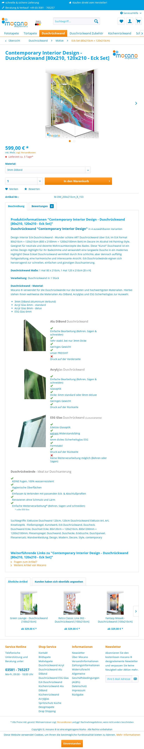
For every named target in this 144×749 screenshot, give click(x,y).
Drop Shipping (47, 711)
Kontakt (43, 652)
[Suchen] (96, 21)
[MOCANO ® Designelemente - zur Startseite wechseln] (22, 23)
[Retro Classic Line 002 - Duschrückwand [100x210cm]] (72, 602)
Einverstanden (72, 743)
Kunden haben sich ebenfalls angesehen (59, 581)
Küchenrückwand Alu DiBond (51, 688)
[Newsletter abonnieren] (135, 678)
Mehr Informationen (128, 734)
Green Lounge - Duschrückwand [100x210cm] (29, 619)
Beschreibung (16, 206)
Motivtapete (46, 661)
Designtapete (46, 707)
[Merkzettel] (121, 21)
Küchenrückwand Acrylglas (49, 696)
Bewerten (34, 189)
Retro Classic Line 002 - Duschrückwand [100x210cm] (72, 619)
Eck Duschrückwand (50, 682)
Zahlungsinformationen (86, 665)
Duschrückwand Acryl (51, 665)
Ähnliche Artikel (18, 581)
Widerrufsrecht (81, 669)
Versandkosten (64, 722)
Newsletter (78, 652)
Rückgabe (77, 694)
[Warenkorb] (138, 21)
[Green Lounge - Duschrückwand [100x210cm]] (29, 602)
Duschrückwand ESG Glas (54, 678)
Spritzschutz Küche (50, 703)
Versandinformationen (85, 661)
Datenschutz (79, 686)
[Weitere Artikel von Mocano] (125, 56)
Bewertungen (42, 206)
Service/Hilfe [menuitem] (131, 13)
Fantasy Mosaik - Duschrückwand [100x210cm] (115, 619)
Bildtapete (45, 657)
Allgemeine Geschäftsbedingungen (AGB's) (85, 678)
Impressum (78, 690)
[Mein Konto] (129, 21)
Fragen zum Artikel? (25, 561)
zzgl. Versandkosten (26, 152)
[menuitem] (76, 21)
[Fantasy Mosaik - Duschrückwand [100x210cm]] (115, 602)
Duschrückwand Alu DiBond (50, 671)
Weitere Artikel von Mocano (29, 565)
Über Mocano (80, 657)
